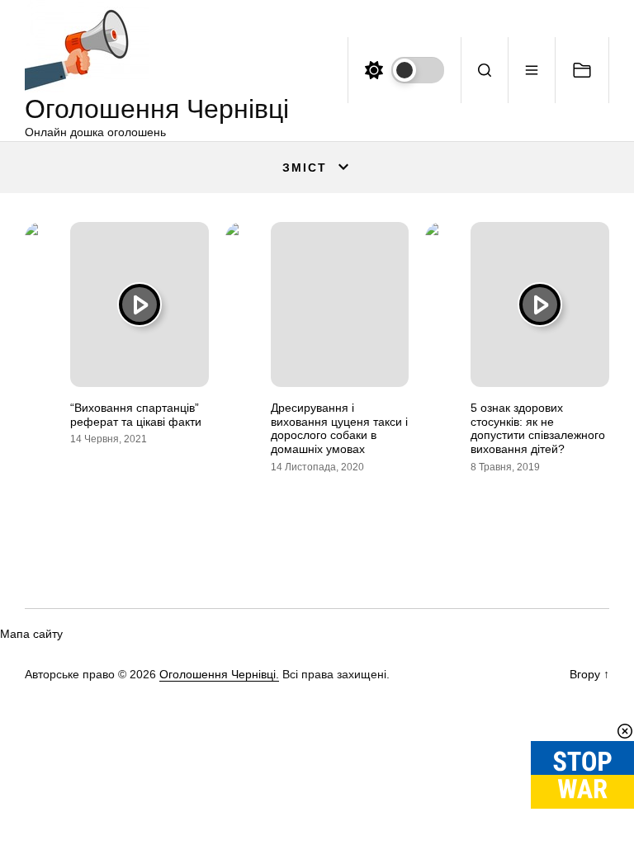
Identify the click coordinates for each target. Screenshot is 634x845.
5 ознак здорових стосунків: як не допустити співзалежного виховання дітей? (538, 428)
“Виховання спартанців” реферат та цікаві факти (135, 414)
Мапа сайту (31, 633)
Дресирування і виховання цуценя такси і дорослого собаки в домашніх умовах (339, 428)
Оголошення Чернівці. (219, 674)
